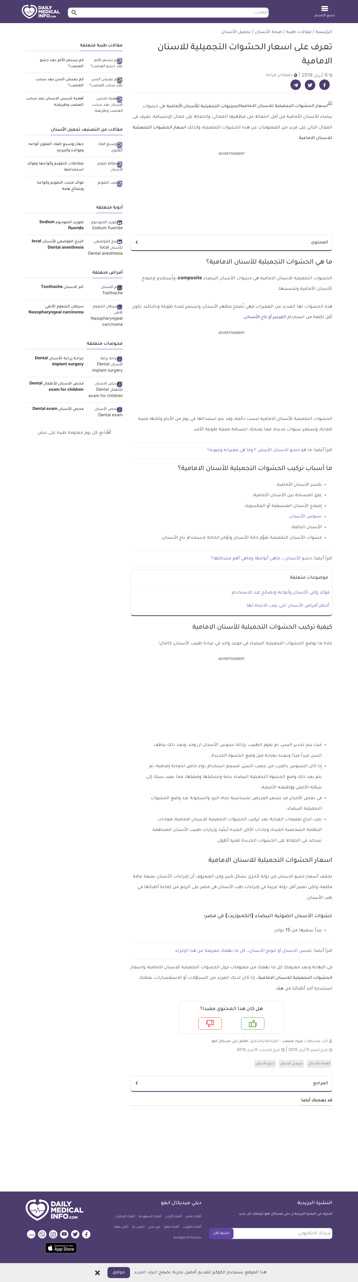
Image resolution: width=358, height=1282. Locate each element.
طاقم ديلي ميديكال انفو (229, 1041)
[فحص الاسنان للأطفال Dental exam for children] (105, 390)
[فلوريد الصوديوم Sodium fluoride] (105, 226)
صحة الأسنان (268, 32)
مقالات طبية (298, 32)
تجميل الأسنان (236, 32)
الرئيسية (324, 32)
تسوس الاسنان (291, 1064)
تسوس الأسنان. (305, 516)
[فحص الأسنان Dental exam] (105, 413)
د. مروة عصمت (294, 1041)
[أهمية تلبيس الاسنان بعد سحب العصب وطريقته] (105, 105)
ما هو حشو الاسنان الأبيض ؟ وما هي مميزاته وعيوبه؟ (259, 450)
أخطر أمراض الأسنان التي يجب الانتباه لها (288, 605)
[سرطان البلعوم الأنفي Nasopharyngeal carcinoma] (105, 316)
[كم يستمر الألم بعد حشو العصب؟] (105, 64)
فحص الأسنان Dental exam (58, 409)
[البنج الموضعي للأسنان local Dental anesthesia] (105, 248)
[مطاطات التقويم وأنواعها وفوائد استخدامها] (105, 167)
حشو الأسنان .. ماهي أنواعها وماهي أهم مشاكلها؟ (261, 558)
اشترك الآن (221, 1233)
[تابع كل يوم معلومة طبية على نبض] (74, 433)
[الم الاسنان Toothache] (105, 291)
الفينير (279, 317)
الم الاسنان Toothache (62, 287)
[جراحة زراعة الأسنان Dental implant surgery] (105, 365)
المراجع (320, 1083)
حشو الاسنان (265, 1064)
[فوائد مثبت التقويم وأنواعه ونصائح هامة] (105, 183)
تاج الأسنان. (255, 317)
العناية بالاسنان (319, 1064)
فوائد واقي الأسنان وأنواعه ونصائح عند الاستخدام (280, 592)
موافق (119, 1272)
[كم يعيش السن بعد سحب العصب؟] (105, 83)
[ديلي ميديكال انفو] (41, 12)
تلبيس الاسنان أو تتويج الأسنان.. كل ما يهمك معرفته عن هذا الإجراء (243, 951)
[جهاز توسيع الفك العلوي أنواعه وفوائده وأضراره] (105, 148)
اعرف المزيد (146, 1272)
